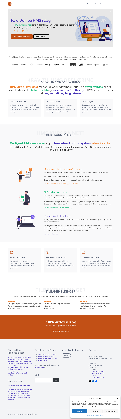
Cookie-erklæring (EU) (98, 371)
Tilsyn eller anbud (53, 102)
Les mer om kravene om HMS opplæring (58, 208)
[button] (117, 398)
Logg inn (66, 355)
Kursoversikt (92, 4)
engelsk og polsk (39, 367)
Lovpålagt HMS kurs (18, 102)
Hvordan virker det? (22, 36)
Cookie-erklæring (90, 415)
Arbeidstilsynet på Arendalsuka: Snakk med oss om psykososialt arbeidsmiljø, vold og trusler (20, 363)
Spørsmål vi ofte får (98, 373)
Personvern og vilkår (99, 415)
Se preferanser (111, 411)
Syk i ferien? (11, 371)
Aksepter (80, 411)
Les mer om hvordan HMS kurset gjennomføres (61, 184)
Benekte (95, 411)
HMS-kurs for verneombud (46, 356)
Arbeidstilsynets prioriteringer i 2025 (19, 395)
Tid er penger (87, 102)
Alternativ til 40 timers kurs (56, 257)
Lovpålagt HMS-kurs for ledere (47, 354)
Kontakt (94, 375)
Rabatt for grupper (18, 257)
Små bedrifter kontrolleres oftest (18, 393)
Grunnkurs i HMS (43, 360)
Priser (102, 4)
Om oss (110, 4)
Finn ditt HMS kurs (60, 331)
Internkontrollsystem (90, 257)
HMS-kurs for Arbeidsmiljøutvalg (47, 358)
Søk (56, 380)
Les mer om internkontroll (53, 234)
